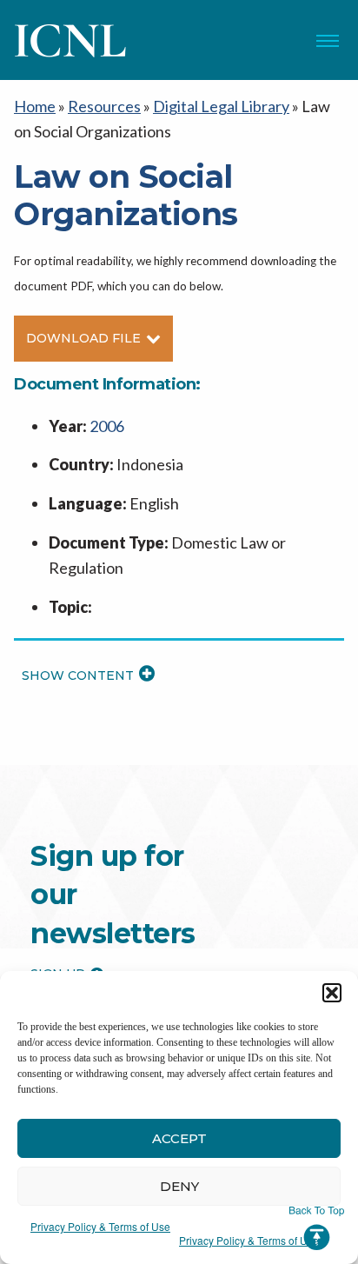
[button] (332, 992)
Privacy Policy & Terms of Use (100, 1226)
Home (35, 106)
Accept (179, 1138)
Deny (179, 1186)
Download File (83, 338)
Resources (104, 106)
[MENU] (327, 40)
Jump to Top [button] (316, 1228)
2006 (107, 426)
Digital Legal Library (221, 106)
